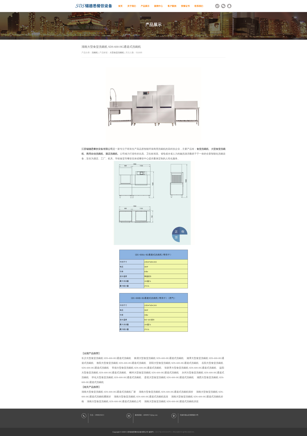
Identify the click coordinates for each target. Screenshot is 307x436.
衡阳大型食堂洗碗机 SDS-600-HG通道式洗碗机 (121, 363)
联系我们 (199, 6)
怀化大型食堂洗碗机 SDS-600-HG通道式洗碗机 (116, 377)
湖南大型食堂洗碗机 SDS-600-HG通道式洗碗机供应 (171, 401)
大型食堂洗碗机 (117, 52)
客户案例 (172, 6)
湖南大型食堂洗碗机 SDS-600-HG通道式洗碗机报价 (166, 391)
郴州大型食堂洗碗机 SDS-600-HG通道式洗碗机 (154, 372)
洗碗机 (95, 52)
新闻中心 (158, 6)
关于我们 (131, 6)
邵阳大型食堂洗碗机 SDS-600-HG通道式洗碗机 (174, 363)
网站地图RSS (178, 432)
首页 (120, 6)
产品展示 (145, 6)
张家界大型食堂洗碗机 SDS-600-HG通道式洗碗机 (190, 367)
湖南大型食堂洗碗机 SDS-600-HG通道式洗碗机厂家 (109, 391)
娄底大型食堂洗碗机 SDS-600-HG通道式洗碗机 (169, 377)
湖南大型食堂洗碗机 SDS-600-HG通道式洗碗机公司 (114, 401)
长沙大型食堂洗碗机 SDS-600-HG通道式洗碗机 (106, 358)
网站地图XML (189, 432)
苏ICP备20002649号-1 (163, 432)
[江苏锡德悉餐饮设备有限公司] (94, 8)
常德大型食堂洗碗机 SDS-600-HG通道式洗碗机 (136, 367)
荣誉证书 (185, 6)
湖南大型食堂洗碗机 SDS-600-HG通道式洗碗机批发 (141, 396)
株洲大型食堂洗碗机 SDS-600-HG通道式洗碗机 (159, 358)
